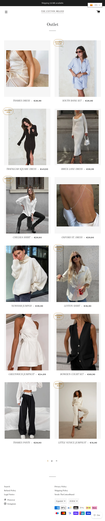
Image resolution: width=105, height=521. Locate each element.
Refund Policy (10, 490)
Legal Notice (9, 494)
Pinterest (11, 500)
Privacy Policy (61, 486)
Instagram (11, 504)
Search (7, 486)
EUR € (72, 501)
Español (59, 501)
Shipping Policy (61, 490)
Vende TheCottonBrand (64, 494)
